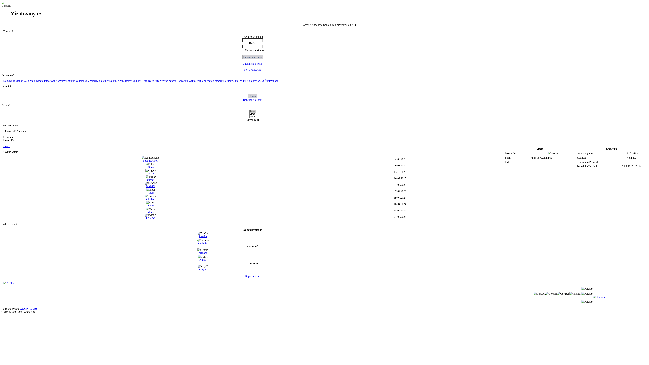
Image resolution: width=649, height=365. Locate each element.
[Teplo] (253, 111)
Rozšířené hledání (252, 99)
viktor (151, 192)
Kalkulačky (115, 80)
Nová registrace (252, 69)
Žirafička (203, 243)
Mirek (150, 212)
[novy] (253, 116)
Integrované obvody (55, 80)
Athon (150, 167)
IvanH (202, 259)
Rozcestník (182, 80)
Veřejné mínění (168, 80)
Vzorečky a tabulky (98, 80)
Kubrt (151, 205)
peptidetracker (150, 160)
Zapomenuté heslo (252, 63)
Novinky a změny (232, 80)
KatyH (202, 269)
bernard (203, 252)
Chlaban (150, 199)
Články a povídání (33, 80)
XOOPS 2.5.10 (28, 308)
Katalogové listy (150, 80)
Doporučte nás (252, 276)
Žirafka (203, 236)
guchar (150, 179)
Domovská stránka (13, 80)
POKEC (150, 218)
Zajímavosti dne (197, 80)
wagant (150, 173)
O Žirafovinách (270, 80)
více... (6, 146)
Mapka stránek (215, 80)
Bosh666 (150, 186)
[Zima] (253, 114)
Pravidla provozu (252, 80)
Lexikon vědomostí (76, 80)
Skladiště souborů (131, 80)
